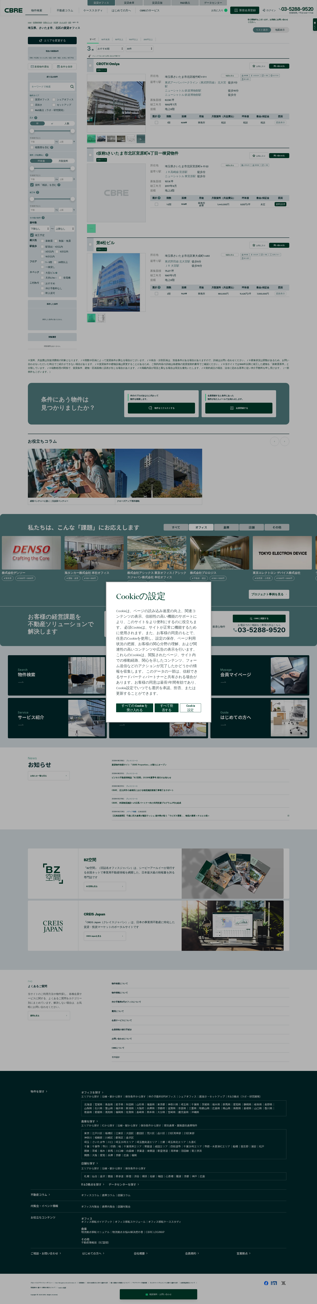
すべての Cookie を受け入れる (134, 707)
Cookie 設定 (190, 707)
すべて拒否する (166, 707)
